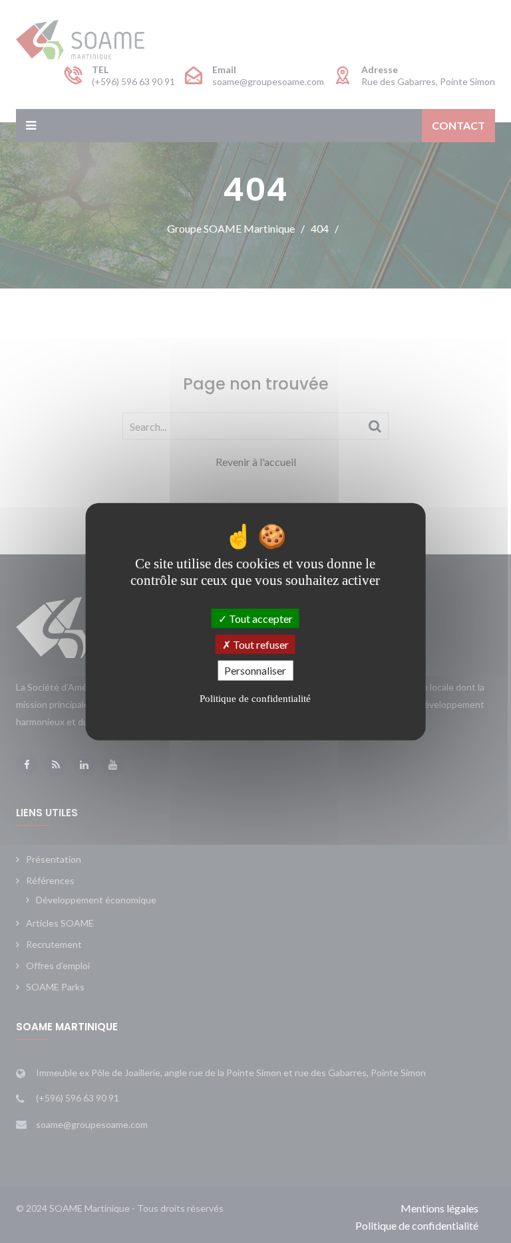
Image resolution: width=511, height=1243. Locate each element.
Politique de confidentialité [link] (255, 698)
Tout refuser (260, 644)
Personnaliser (255, 670)
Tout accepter (260, 618)
